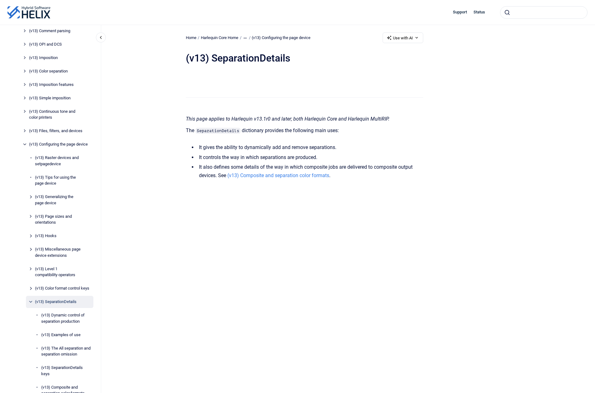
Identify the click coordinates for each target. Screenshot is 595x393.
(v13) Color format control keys (62, 288)
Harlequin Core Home (219, 37)
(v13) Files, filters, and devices (55, 130)
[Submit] (507, 12)
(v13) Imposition (43, 57)
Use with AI (403, 38)
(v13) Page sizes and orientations (53, 219)
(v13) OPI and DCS (45, 44)
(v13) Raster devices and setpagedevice (57, 160)
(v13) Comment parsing (49, 30)
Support (460, 12)
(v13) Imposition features (51, 84)
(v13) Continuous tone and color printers (52, 114)
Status (479, 12)
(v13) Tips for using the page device (55, 180)
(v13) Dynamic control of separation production (63, 318)
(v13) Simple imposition (50, 98)
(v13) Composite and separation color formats (278, 175)
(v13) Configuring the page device (58, 144)
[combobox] (543, 12)
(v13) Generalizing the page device (54, 199)
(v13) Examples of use (61, 334)
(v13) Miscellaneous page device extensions (58, 252)
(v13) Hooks (46, 235)
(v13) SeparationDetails (56, 301)
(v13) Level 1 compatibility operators (55, 271)
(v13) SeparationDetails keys (62, 370)
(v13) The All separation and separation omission (66, 351)
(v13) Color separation (48, 71)
